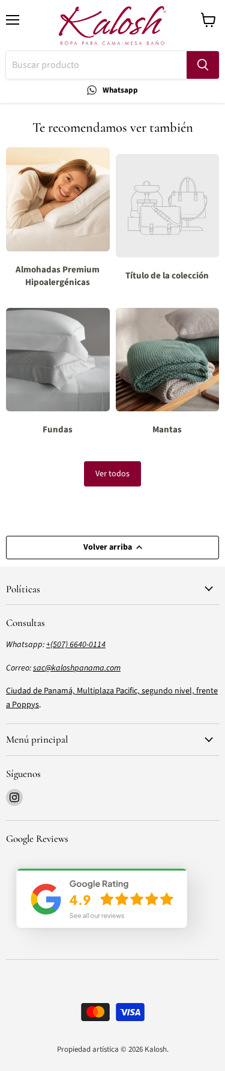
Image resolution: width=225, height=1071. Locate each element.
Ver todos (112, 474)
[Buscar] (203, 65)
